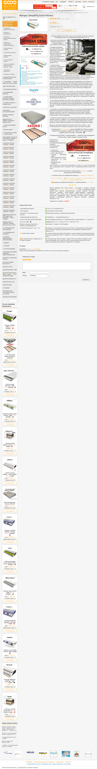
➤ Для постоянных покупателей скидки (30, 219)
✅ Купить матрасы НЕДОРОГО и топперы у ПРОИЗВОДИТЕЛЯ (29, 224)
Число (25, 275)
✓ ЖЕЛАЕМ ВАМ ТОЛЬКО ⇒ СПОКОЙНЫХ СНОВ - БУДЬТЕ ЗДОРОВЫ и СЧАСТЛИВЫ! (48, 764)
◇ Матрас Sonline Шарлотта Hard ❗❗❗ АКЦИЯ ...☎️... (10, 445)
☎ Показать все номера (70, 8)
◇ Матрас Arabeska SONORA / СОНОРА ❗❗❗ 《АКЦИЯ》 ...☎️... (9, 533)
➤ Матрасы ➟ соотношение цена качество (29, 213)
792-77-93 (70, 6)
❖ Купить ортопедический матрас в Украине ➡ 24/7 (9, 733)
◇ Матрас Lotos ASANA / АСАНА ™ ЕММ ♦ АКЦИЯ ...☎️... (10, 651)
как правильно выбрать (85, 175)
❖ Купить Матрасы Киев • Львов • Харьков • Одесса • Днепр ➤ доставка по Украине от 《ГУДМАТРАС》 (9, 728)
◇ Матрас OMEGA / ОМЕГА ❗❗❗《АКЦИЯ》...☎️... (9, 326)
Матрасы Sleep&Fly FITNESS (65, 12)
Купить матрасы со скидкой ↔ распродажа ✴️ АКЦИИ (67, 179)
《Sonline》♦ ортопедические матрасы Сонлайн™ (10, 745)
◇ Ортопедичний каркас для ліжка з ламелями (9, 356)
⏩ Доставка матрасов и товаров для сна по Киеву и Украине (31, 239)
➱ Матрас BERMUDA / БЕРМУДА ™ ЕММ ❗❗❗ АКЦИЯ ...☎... (10, 681)
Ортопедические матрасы (44, 762)
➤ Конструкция (24, 211)
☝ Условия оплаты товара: (27, 233)
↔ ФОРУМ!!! (90, 182)
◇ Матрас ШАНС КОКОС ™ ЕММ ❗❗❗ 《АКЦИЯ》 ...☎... (10, 592)
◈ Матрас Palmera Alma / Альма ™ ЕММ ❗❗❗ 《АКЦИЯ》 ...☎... (10, 415)
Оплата (68, 762)
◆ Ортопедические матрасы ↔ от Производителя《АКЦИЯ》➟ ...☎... (41, 12)
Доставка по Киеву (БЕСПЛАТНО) (67, 189)
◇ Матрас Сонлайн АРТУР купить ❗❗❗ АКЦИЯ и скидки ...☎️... (9, 710)
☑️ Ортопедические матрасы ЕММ (7, 741)
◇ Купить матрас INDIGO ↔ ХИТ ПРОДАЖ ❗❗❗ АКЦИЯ (10, 474)
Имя (24, 272)
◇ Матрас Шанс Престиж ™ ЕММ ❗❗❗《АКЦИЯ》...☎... (10, 385)
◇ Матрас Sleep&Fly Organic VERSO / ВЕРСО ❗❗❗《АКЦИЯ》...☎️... (10, 563)
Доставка (60, 762)
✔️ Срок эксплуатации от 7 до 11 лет (30, 228)
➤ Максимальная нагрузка (27, 208)
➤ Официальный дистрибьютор (29, 217)
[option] (8, 753)
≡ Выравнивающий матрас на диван (9, 737)
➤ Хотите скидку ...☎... (26, 222)
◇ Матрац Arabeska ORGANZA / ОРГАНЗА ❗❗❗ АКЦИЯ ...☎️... (10, 622)
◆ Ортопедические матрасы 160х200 (9, 503)
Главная (21, 12)
